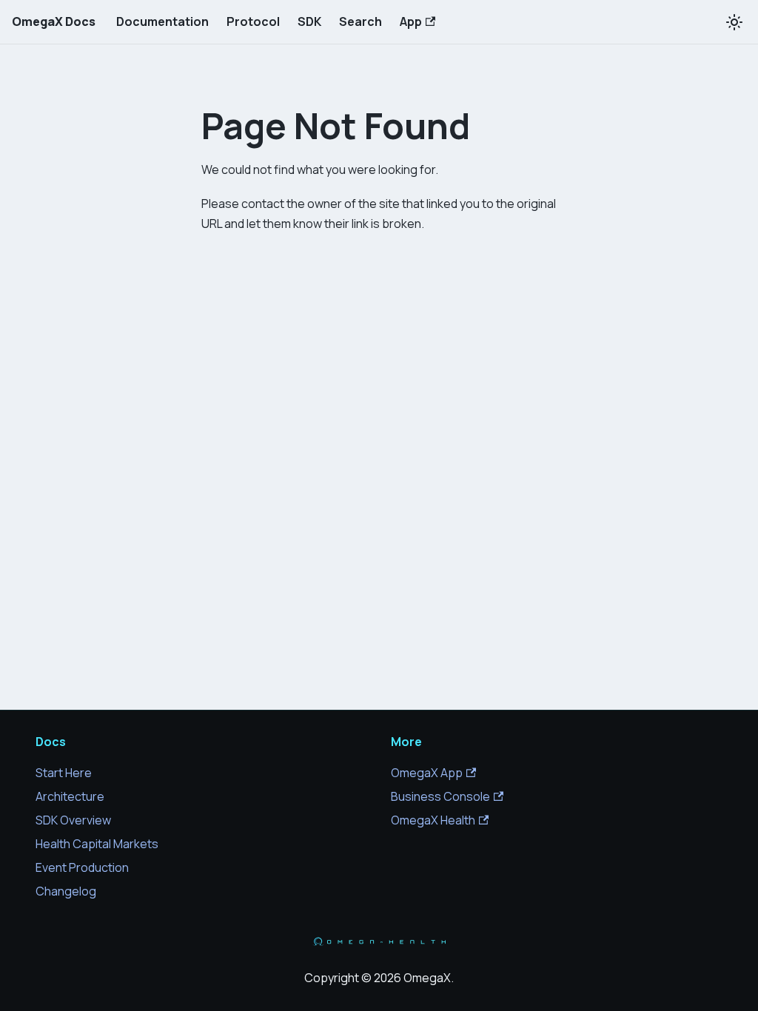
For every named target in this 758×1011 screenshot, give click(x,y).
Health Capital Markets (97, 844)
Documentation (162, 21)
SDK (309, 21)
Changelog (66, 891)
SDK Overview (73, 820)
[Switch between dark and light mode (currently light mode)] (734, 22)
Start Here (64, 773)
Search (360, 21)
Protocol (253, 21)
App (411, 21)
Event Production (82, 867)
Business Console (440, 796)
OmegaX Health (433, 820)
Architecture (70, 796)
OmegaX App (427, 773)
